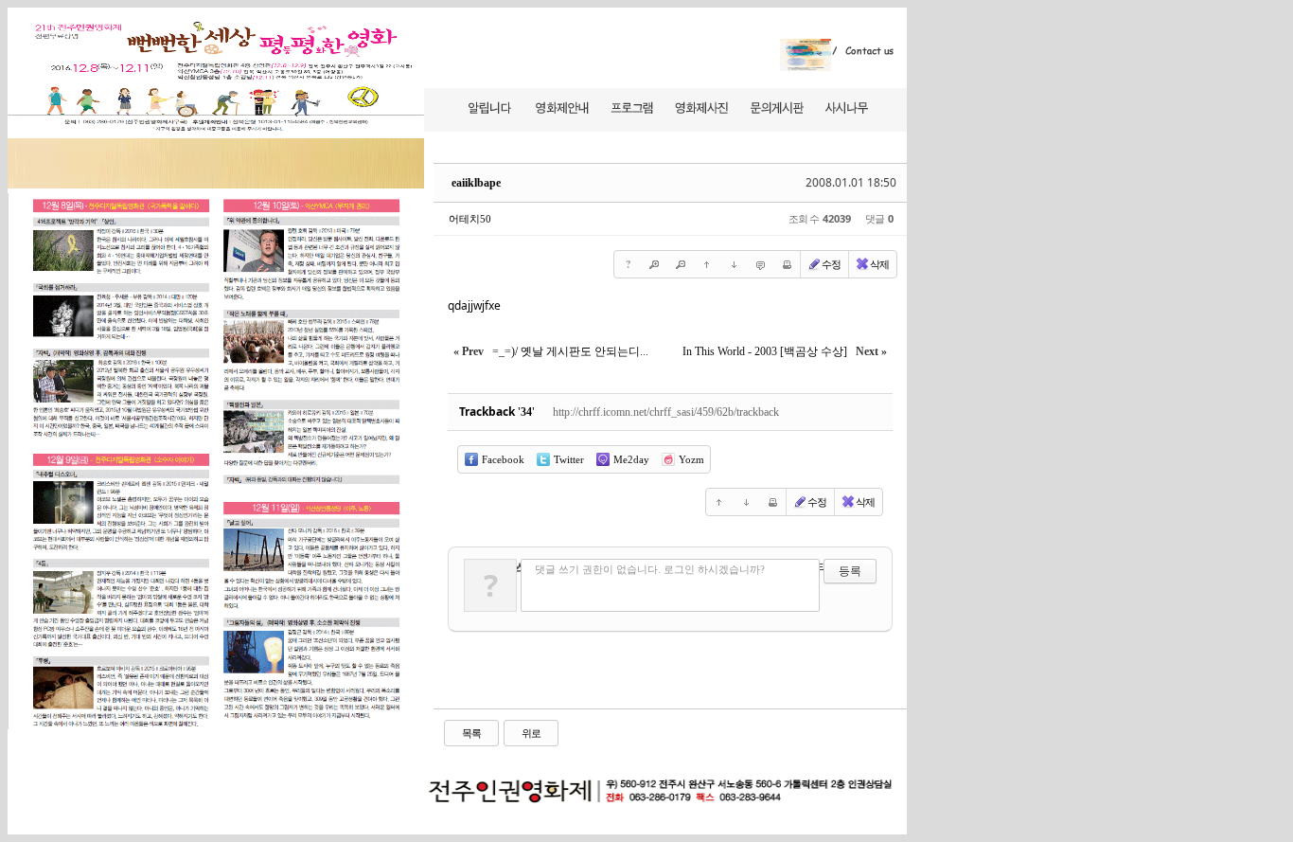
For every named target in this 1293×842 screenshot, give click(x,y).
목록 (471, 733)
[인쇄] (786, 264)
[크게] (654, 264)
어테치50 (470, 218)
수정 (831, 264)
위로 (531, 733)
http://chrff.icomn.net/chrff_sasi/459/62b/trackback (666, 412)
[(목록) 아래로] (733, 264)
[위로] (707, 264)
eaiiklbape (476, 182)
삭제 (879, 264)
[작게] (680, 264)
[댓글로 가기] (760, 264)
